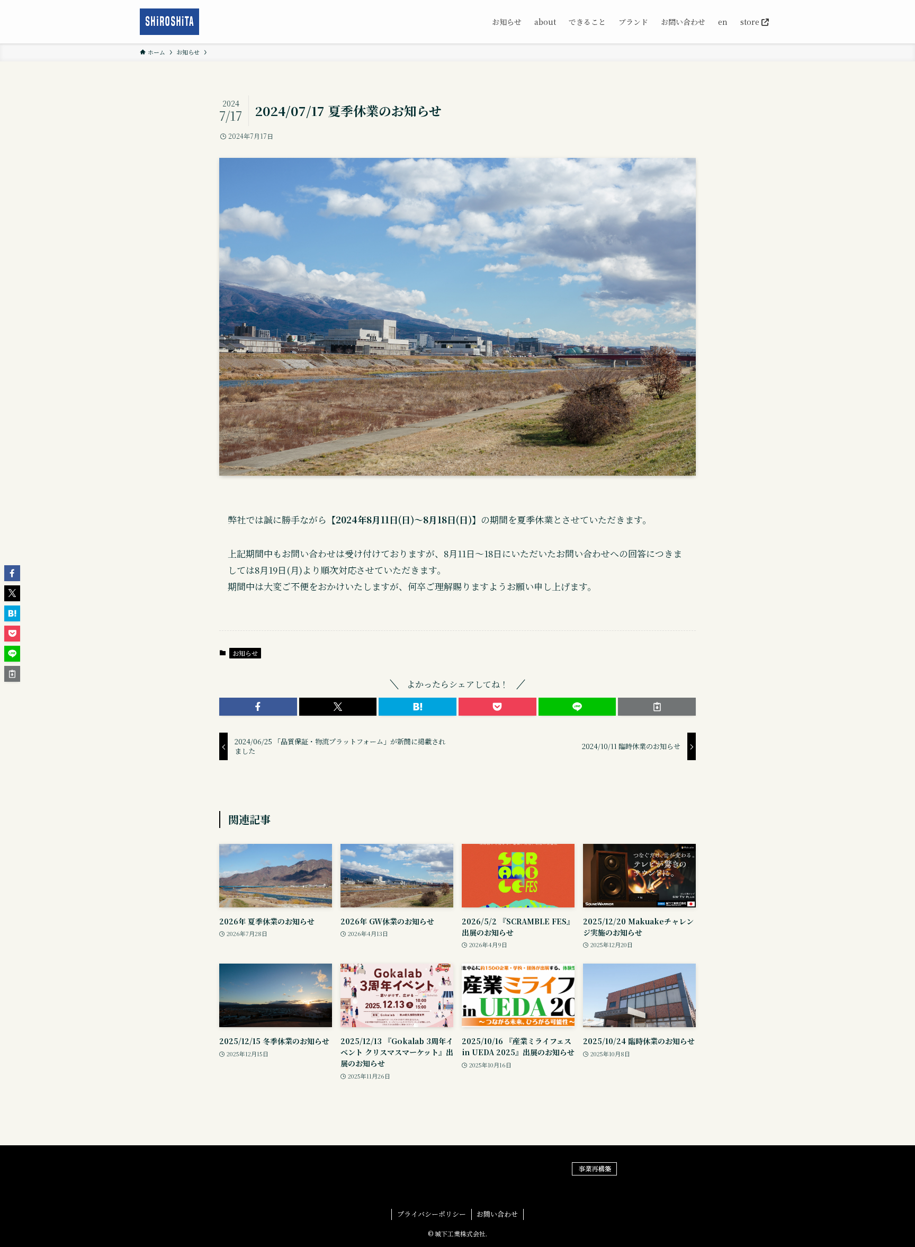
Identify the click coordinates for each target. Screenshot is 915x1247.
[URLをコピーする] (657, 707)
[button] (258, 707)
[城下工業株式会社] (169, 21)
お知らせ (245, 652)
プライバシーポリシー (431, 1214)
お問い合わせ (497, 1214)
